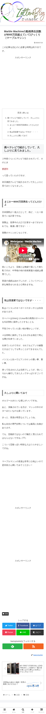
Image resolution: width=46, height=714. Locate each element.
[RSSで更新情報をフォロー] (33, 646)
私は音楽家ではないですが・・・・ (24, 132)
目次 (20, 113)
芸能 (6, 614)
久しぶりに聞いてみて (18, 136)
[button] (41, 405)
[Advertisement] (23, 83)
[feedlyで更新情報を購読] (12, 646)
